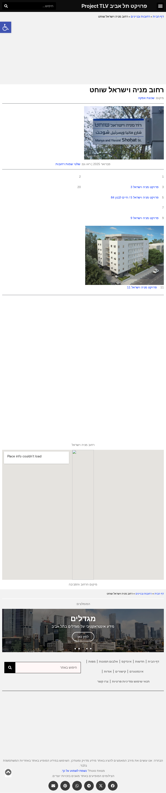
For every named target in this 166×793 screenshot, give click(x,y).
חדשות (139, 661)
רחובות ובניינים (140, 16)
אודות (108, 671)
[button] (5, 27)
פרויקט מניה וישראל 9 (145, 218)
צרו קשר (103, 681)
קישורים (120, 671)
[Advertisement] (83, 51)
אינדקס (126, 661)
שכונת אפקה (146, 98)
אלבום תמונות (108, 661)
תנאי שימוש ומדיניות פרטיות (131, 681)
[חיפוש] (6, 6)
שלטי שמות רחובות (68, 164)
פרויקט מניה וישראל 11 (142, 287)
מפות (92, 661)
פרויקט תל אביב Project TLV (114, 6)
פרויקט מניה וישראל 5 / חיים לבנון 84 (135, 197)
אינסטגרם (136, 671)
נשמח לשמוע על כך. (74, 770)
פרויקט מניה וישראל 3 (145, 187)
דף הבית (158, 16)
